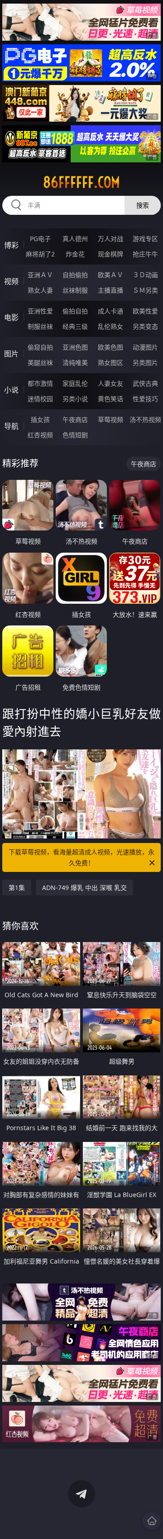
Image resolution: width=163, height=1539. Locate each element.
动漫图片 (145, 347)
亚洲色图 (75, 347)
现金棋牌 (110, 254)
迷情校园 (40, 398)
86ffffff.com (81, 182)
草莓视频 (110, 419)
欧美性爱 (145, 311)
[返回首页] (152, 1521)
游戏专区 (145, 238)
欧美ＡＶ (110, 274)
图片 (11, 354)
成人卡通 (110, 311)
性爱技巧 (145, 398)
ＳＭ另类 (145, 290)
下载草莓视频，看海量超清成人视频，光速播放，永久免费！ (81, 857)
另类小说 (75, 398)
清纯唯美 (75, 362)
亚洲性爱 (40, 311)
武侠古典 (145, 383)
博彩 (11, 245)
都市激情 (40, 383)
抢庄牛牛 (145, 254)
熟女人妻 (40, 290)
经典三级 (75, 326)
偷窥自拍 (40, 347)
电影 (11, 317)
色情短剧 (75, 435)
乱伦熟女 (110, 326)
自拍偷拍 (75, 274)
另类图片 (145, 362)
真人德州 (75, 238)
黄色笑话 (110, 398)
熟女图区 (110, 362)
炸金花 (75, 254)
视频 (11, 281)
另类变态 (145, 326)
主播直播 (110, 290)
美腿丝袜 (40, 362)
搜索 (142, 205)
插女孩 (40, 419)
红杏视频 (40, 435)
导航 (11, 426)
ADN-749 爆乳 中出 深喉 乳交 (84, 887)
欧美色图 (110, 347)
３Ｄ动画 (145, 274)
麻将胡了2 (40, 254)
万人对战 (110, 238)
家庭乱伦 (75, 383)
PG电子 (40, 238)
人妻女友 (110, 383)
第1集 (17, 887)
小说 (11, 390)
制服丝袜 (40, 326)
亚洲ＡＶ (40, 274)
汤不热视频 (145, 419)
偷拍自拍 (75, 311)
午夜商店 (75, 419)
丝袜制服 (75, 290)
